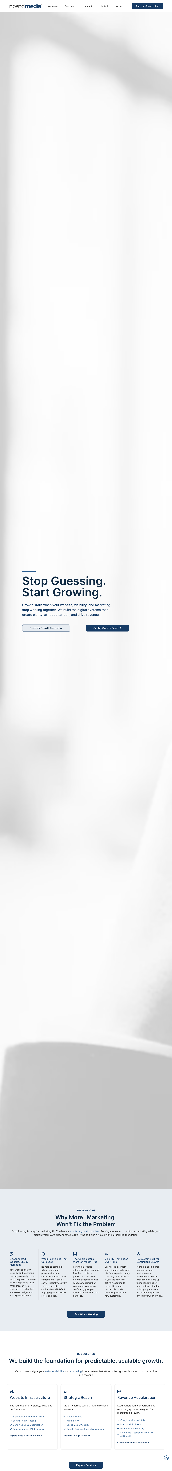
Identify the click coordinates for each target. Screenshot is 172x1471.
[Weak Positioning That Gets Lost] (43, 1254)
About (119, 6)
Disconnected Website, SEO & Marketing (19, 1262)
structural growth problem (84, 1231)
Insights (105, 6)
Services (69, 6)
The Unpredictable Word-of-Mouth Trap (85, 1260)
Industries (89, 6)
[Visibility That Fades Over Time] (107, 1254)
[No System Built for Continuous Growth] (138, 1254)
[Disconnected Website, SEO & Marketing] (11, 1254)
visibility (59, 1371)
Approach (53, 6)
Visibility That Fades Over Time (116, 1260)
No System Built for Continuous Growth (148, 1260)
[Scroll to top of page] (166, 1457)
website (49, 1371)
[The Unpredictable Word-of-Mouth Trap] (75, 1254)
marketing (76, 1371)
